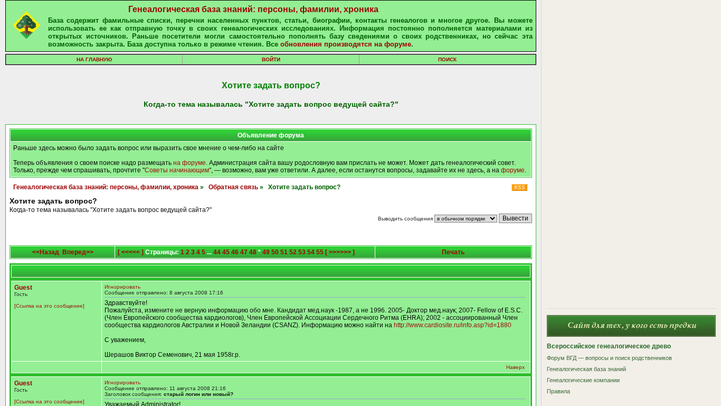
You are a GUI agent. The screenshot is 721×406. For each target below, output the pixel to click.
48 (253, 252)
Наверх (515, 367)
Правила (558, 391)
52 (293, 252)
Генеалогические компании (583, 380)
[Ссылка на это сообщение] (49, 306)
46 (235, 252)
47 (244, 252)
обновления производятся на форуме (345, 44)
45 (226, 252)
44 (217, 252)
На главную (94, 59)
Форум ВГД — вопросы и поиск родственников (609, 358)
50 (275, 252)
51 (284, 252)
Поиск (447, 59)
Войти (271, 59)
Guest (23, 287)
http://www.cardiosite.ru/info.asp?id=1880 (452, 325)
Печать (453, 252)
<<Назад (45, 252)
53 (302, 252)
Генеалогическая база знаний (586, 369)
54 (311, 252)
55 (320, 252)
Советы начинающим (177, 170)
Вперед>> (77, 252)
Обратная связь (233, 187)
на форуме (189, 163)
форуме (513, 170)
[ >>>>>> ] (340, 252)
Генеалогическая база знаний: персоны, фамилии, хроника (253, 9)
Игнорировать (122, 287)
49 (266, 252)
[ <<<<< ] (131, 252)
